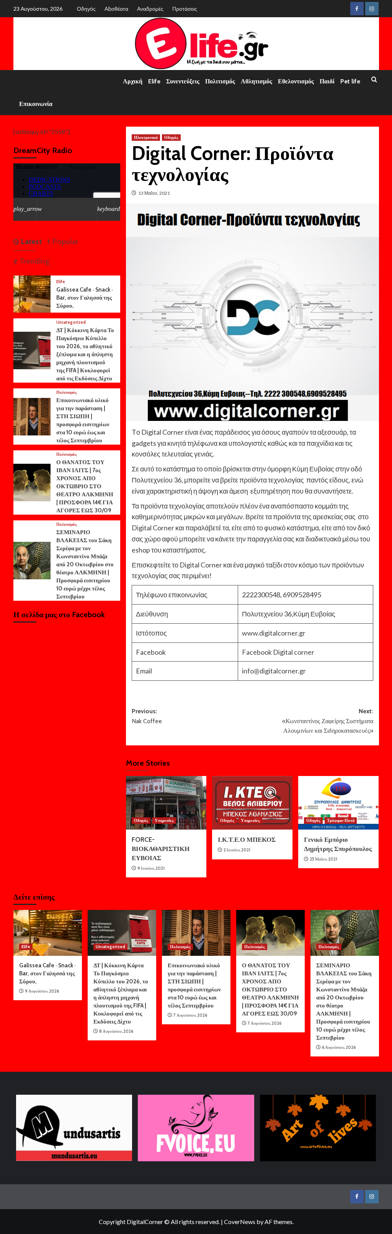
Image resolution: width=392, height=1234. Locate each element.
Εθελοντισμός (296, 81)
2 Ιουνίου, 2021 (237, 850)
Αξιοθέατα (116, 8)
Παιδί (327, 81)
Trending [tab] (33, 261)
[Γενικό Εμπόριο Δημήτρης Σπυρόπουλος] (338, 803)
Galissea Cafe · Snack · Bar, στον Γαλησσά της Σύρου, (84, 297)
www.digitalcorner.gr (273, 633)
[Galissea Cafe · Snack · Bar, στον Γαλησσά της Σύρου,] (32, 293)
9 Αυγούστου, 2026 (42, 991)
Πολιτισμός (220, 81)
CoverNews (239, 1221)
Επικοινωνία (35, 104)
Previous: (147, 716)
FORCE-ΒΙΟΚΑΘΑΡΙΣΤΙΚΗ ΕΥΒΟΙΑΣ (160, 849)
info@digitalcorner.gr (274, 671)
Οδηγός (86, 8)
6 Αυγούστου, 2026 (339, 1047)
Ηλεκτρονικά (146, 137)
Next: (327, 720)
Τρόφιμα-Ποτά (340, 820)
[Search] (374, 79)
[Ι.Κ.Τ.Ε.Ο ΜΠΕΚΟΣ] (252, 803)
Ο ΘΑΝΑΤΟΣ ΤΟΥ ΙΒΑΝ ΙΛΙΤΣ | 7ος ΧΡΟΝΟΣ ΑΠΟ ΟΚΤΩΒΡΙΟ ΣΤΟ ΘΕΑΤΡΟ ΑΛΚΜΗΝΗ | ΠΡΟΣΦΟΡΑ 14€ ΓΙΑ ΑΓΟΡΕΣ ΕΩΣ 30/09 (84, 486)
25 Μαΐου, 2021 (323, 859)
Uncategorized (71, 322)
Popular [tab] (64, 241)
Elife (154, 81)
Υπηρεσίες (164, 820)
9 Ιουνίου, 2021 (151, 868)
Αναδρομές (150, 8)
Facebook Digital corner (278, 652)
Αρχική (132, 81)
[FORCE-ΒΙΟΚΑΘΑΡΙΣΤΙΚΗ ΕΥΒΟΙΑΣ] (166, 803)
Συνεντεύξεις (182, 81)
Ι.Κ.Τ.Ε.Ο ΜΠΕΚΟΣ (247, 839)
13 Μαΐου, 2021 (154, 193)
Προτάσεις (184, 8)
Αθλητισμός (256, 81)
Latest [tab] (30, 241)
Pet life (350, 81)
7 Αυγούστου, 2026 (190, 1015)
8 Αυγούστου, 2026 (116, 1031)
